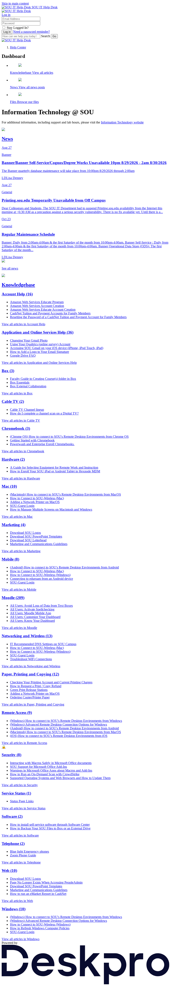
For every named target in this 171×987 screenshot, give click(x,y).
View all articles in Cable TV (21, 420)
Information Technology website (122, 122)
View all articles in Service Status (23, 808)
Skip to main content (15, 3)
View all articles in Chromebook (23, 451)
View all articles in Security (20, 785)
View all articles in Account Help (23, 324)
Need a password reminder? (31, 31)
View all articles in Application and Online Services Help (39, 362)
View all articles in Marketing (21, 551)
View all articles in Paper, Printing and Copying (33, 704)
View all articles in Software (20, 835)
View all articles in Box (17, 393)
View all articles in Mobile (19, 589)
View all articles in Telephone (21, 862)
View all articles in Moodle (19, 628)
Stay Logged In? (18, 27)
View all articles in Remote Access (24, 743)
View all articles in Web (17, 901)
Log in (6, 15)
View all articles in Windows (20, 939)
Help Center (18, 47)
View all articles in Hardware (21, 478)
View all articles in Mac (17, 516)
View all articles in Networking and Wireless (31, 666)
